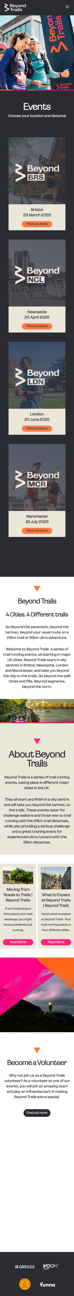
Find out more (37, 224)
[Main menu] (67, 7)
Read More (18, 942)
